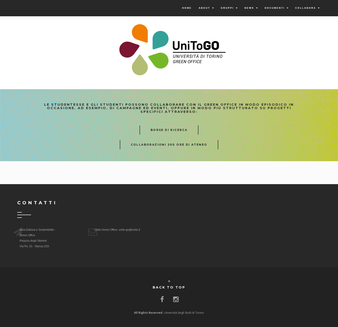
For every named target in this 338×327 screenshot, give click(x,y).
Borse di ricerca (169, 130)
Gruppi (228, 8)
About (205, 8)
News (249, 8)
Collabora (306, 8)
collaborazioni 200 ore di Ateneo (169, 144)
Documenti (275, 8)
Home (187, 8)
